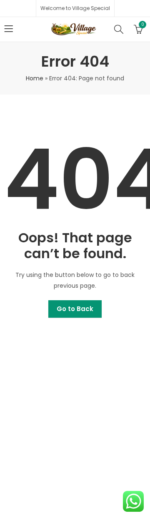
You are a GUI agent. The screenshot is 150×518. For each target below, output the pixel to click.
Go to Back (75, 308)
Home (34, 78)
